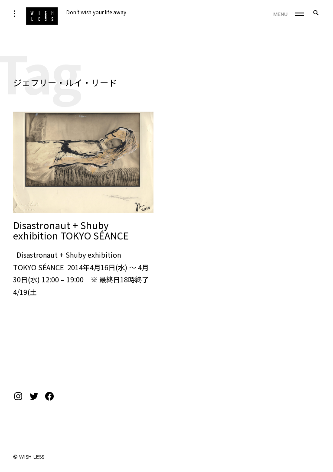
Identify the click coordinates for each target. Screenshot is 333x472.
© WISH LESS (29, 457)
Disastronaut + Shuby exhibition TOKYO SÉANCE (71, 230)
